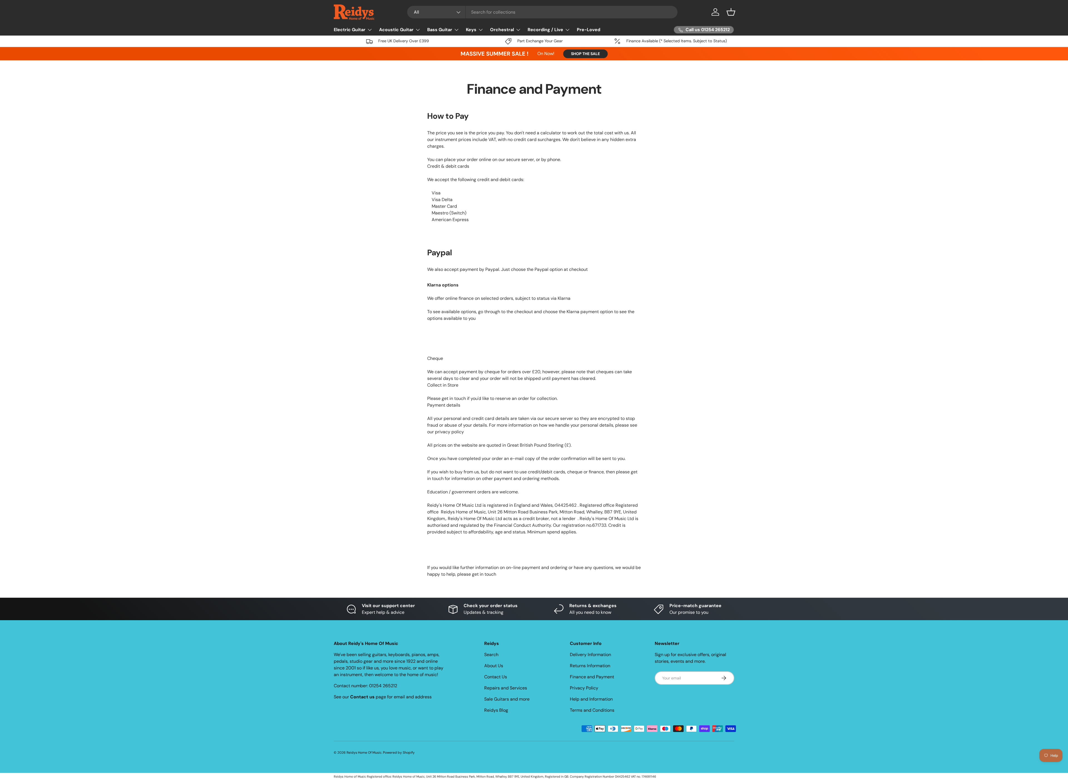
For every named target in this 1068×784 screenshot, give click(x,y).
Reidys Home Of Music (364, 752)
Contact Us (495, 677)
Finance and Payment (592, 677)
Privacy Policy (584, 688)
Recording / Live (545, 30)
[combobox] (542, 12)
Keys (471, 30)
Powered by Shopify (399, 752)
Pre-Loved (588, 30)
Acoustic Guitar (396, 30)
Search (491, 654)
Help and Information (591, 699)
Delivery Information (590, 654)
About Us (493, 666)
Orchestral (502, 30)
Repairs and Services (505, 688)
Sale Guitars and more (507, 699)
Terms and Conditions (592, 710)
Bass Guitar (439, 30)
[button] (731, 12)
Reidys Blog (496, 710)
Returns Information (590, 666)
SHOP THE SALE (585, 53)
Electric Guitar (349, 30)
